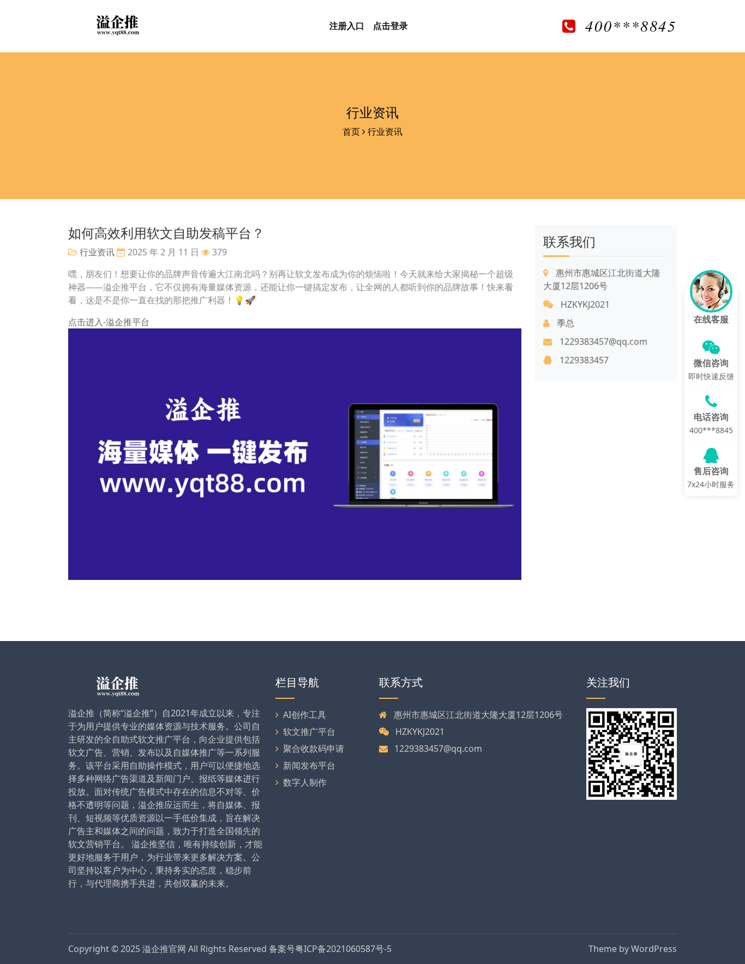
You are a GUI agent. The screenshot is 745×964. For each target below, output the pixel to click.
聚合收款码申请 (313, 749)
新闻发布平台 (309, 765)
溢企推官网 (164, 949)
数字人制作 (305, 782)
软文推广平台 (309, 732)
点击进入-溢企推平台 (108, 322)
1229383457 (583, 360)
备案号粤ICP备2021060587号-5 (330, 949)
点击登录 (390, 26)
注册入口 (346, 26)
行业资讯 (372, 112)
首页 (351, 131)
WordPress (654, 949)
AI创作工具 (304, 715)
